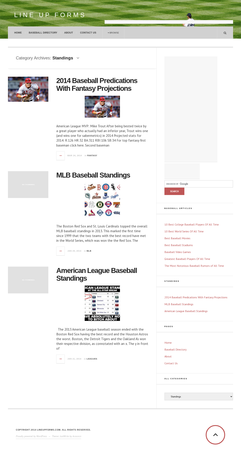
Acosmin (77, 436)
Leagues (92, 359)
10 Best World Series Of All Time (184, 231)
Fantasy (92, 155)
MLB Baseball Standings (93, 175)
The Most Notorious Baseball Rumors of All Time (194, 265)
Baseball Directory (43, 32)
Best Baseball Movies (177, 238)
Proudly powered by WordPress (31, 436)
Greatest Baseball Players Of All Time (187, 259)
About (68, 32)
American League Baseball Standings (186, 311)
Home (18, 32)
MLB (89, 251)
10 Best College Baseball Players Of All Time (191, 224)
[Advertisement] (169, 15)
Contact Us (88, 32)
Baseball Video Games (177, 252)
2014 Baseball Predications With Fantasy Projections (96, 84)
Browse (114, 33)
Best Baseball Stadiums (178, 245)
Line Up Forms (50, 15)
